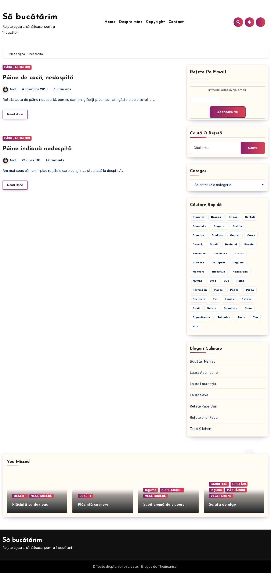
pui (215, 299)
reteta (247, 299)
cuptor (235, 235)
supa (248, 308)
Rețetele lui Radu (204, 418)
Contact (176, 22)
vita (195, 326)
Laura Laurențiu (203, 384)
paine (240, 280)
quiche (229, 299)
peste (234, 289)
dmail (214, 244)
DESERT (20, 496)
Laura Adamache (204, 373)
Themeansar (168, 567)
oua (226, 280)
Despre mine (131, 22)
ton (255, 317)
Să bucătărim (30, 17)
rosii (196, 308)
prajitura (199, 299)
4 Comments (55, 160)
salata (211, 308)
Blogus (146, 567)
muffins (197, 280)
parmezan (200, 289)
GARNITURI (219, 484)
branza (216, 217)
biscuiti (198, 217)
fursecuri (199, 253)
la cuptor (218, 262)
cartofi (250, 217)
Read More (15, 114)
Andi (13, 89)
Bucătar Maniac (203, 361)
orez (213, 280)
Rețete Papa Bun (203, 406)
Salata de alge (222, 505)
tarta (241, 317)
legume (238, 262)
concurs (198, 235)
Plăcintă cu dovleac (30, 505)
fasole (249, 244)
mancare (199, 271)
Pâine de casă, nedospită (38, 78)
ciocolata (199, 226)
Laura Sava (199, 395)
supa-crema (201, 317)
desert (197, 244)
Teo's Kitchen (201, 429)
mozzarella (240, 271)
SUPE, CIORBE (171, 490)
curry (251, 235)
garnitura (220, 253)
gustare (198, 262)
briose (233, 217)
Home (110, 22)
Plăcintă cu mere (93, 505)
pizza (250, 289)
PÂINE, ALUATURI (17, 67)
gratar (239, 253)
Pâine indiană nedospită (37, 149)
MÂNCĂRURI (236, 490)
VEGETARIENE (41, 496)
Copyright (155, 22)
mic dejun (218, 271)
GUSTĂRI (239, 484)
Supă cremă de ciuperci (164, 505)
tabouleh (223, 317)
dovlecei (231, 244)
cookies (217, 235)
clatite (238, 226)
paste (218, 289)
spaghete (230, 308)
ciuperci (219, 226)
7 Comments (62, 89)
